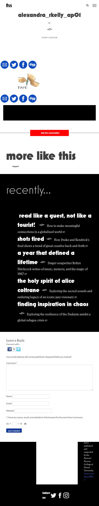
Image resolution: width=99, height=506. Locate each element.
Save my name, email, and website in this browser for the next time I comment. (45, 417)
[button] (9, 350)
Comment (11, 363)
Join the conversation (49, 133)
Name (9, 396)
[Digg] (32, 65)
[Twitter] (14, 65)
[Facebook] (23, 65)
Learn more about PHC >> (89, 476)
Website (10, 410)
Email (9, 403)
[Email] (4, 65)
